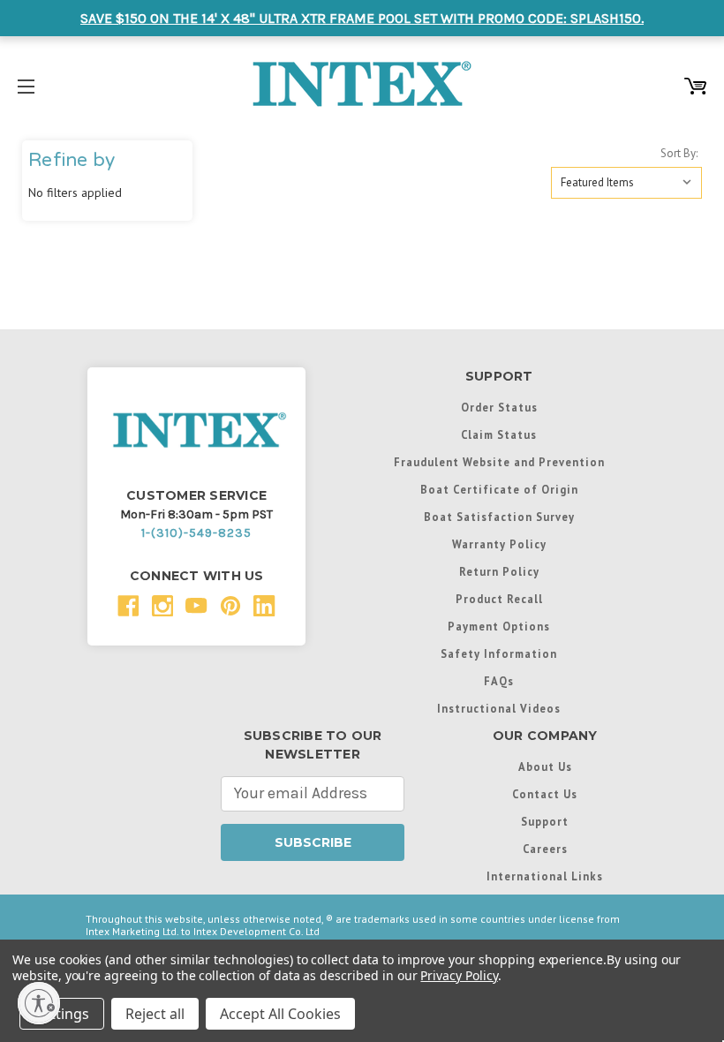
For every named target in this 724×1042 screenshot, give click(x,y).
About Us (545, 766)
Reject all (155, 1013)
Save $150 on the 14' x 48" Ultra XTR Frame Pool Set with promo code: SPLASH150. (362, 18)
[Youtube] (196, 606)
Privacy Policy (458, 975)
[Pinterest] (231, 606)
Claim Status (499, 434)
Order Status (499, 407)
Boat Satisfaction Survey (499, 517)
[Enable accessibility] (39, 1003)
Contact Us (544, 794)
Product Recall (499, 599)
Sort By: (679, 153)
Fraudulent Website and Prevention (499, 462)
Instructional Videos (499, 708)
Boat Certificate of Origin (499, 489)
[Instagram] (163, 606)
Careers (545, 849)
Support (545, 821)
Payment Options (499, 626)
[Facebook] (128, 606)
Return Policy (499, 571)
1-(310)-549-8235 (196, 532)
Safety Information (499, 653)
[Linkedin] (264, 606)
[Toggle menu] (26, 83)
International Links (544, 876)
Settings (61, 1013)
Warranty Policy (499, 544)
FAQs (499, 681)
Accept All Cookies (280, 1013)
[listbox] (626, 183)
